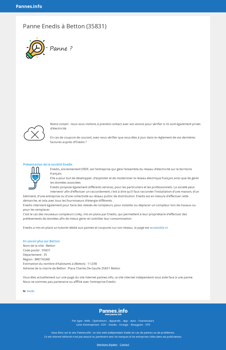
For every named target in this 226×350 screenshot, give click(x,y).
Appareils (115, 320)
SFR (147, 324)
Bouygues (137, 324)
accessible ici (159, 227)
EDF (103, 324)
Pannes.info (29, 6)
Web (87, 320)
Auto (133, 320)
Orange (123, 324)
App (125, 320)
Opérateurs (100, 320)
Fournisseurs (146, 320)
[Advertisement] (113, 92)
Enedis (30, 291)
